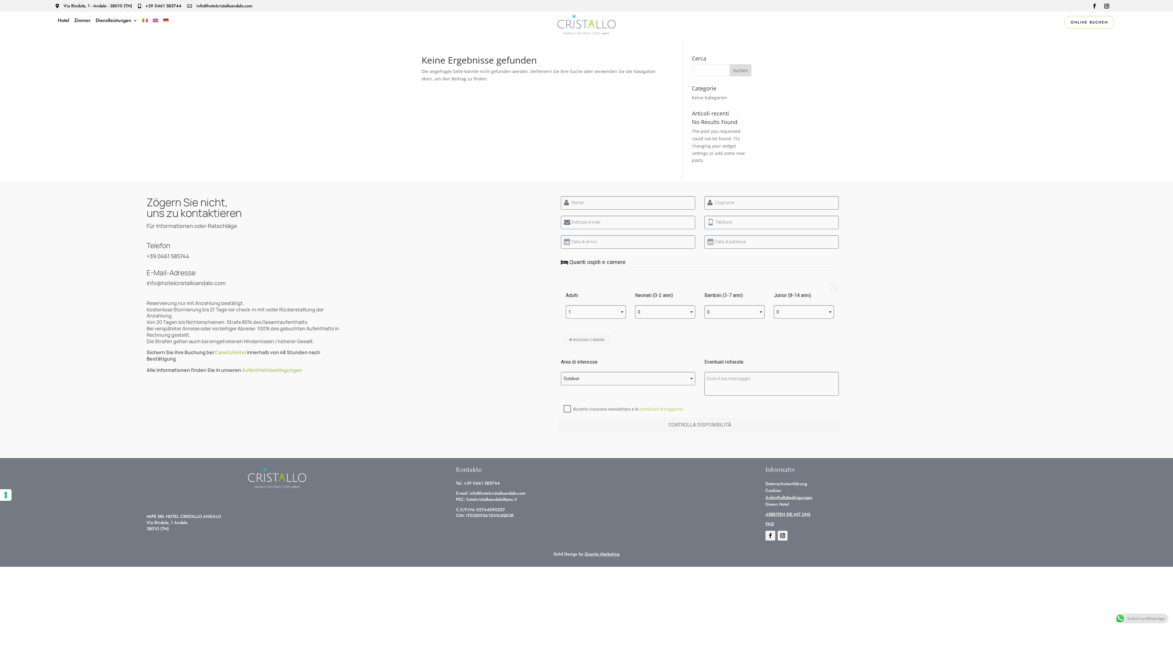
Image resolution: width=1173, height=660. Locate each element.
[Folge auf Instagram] (1107, 6)
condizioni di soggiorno (661, 409)
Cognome (724, 202)
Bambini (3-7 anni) (723, 295)
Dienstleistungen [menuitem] (113, 21)
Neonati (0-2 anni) (654, 295)
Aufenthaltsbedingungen (272, 370)
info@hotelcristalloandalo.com (186, 283)
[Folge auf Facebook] (1094, 6)
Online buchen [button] (1089, 22)
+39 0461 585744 (168, 256)
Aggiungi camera (588, 340)
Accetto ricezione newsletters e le (628, 409)
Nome (577, 202)
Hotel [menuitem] (63, 21)
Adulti (572, 295)
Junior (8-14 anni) (792, 295)
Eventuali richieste (724, 362)
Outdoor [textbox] (571, 378)
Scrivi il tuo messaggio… (730, 378)
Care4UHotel (230, 352)
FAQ (770, 524)
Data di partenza (730, 241)
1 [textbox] (569, 312)
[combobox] (596, 312)
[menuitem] (145, 21)
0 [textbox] (639, 312)
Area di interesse (579, 362)
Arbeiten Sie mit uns (788, 514)
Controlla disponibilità (699, 425)
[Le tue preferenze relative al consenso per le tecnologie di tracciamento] (6, 495)
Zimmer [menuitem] (82, 21)
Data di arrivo (584, 241)
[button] (740, 70)
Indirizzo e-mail (586, 222)
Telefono (723, 222)
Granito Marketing (602, 554)
